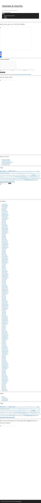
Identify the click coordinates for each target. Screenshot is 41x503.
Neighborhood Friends (11, 178)
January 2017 (4, 333)
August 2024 (4, 219)
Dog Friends (6, 175)
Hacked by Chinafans (6, 160)
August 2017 (4, 324)
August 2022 (4, 248)
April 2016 (4, 344)
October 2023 (4, 230)
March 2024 (4, 224)
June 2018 (4, 311)
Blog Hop (12, 171)
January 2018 (4, 318)
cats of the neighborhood (13, 173)
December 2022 (5, 243)
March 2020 (4, 285)
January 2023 (4, 242)
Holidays (31, 176)
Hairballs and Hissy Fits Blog (9, 15)
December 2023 (5, 228)
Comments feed (5, 399)
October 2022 (4, 246)
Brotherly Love (17, 171)
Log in (3, 396)
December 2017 (5, 319)
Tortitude (26, 179)
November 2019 (5, 290)
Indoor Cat (36, 176)
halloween (28, 176)
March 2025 (4, 210)
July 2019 (4, 295)
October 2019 (4, 291)
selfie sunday (3, 179)
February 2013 (5, 390)
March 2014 (4, 375)
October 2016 (4, 337)
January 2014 (4, 377)
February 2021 (5, 271)
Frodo (33, 175)
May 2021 (4, 267)
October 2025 (4, 206)
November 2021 (5, 259)
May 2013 (4, 386)
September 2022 (5, 247)
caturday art (23, 173)
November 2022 (5, 244)
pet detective (29, 178)
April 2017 (4, 329)
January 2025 (4, 213)
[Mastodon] (20, 53)
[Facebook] (20, 52)
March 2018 (4, 315)
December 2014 (5, 363)
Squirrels (7, 179)
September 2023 (5, 232)
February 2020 (5, 286)
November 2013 (5, 380)
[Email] (20, 55)
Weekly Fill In (32, 179)
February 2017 (5, 332)
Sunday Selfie (12, 179)
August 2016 (4, 339)
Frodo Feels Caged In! (6, 163)
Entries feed (4, 397)
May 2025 (4, 209)
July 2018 (4, 310)
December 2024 (5, 214)
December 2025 (5, 205)
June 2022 (4, 251)
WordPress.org (5, 400)
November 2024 (5, 215)
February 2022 (5, 256)
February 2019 (5, 301)
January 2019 (4, 303)
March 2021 (4, 270)
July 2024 (4, 220)
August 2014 (4, 368)
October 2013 (4, 381)
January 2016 (4, 348)
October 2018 (4, 306)
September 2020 (5, 277)
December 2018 (5, 304)
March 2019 (4, 300)
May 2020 (4, 282)
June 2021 (4, 266)
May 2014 (4, 372)
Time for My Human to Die (19, 179)
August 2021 (4, 263)
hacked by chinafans (6, 159)
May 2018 (4, 313)
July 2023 (4, 234)
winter (37, 179)
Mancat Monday (5, 178)
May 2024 (4, 223)
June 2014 (4, 371)
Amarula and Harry (6, 164)
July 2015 (4, 356)
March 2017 (4, 330)
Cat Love (33, 171)
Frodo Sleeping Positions (20, 176)
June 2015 (4, 357)
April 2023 (4, 238)
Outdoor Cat (25, 178)
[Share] (20, 57)
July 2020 (4, 280)
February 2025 (5, 211)
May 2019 (4, 297)
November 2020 (5, 275)
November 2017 (5, 320)
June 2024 (4, 221)
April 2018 (4, 314)
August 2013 (4, 382)
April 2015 (4, 360)
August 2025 (4, 208)
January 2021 (4, 272)
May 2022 (4, 252)
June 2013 (4, 385)
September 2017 (5, 323)
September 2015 (5, 353)
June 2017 (4, 327)
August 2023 (4, 233)
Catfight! (21, 171)
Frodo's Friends (6, 176)
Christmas (36, 173)
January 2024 (4, 227)
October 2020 (4, 276)
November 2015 (5, 351)
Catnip (36, 171)
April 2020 (4, 284)
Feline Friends (22, 175)
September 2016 (5, 338)
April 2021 (4, 268)
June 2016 (4, 342)
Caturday (19, 173)
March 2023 (4, 239)
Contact (5, 18)
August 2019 (4, 294)
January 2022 (4, 257)
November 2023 (5, 229)
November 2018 (5, 305)
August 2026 (4, 204)
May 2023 (4, 237)
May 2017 (4, 328)
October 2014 (4, 366)
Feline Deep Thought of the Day (13, 175)
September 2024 (5, 218)
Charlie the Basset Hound (30, 173)
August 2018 (4, 309)
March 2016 (4, 346)
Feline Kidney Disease (28, 175)
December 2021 (5, 258)
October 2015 (4, 352)
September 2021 (5, 262)
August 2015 (4, 355)
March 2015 (4, 361)
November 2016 (5, 336)
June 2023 (4, 235)
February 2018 (5, 317)
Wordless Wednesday (6, 181)
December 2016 (5, 334)
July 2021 (4, 265)
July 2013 (4, 384)
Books (5, 16)
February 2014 (5, 376)
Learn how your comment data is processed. (23, 74)
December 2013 (5, 379)
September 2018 (5, 308)
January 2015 (4, 362)
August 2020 (4, 279)
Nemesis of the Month (18, 178)
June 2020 (4, 281)
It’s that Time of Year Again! (7, 162)
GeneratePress (18, 501)
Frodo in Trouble (12, 176)
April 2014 (4, 374)
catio (23, 171)
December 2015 (5, 349)
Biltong (7, 171)
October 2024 (4, 216)
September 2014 (5, 367)
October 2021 (4, 261)
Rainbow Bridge (34, 178)
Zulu (13, 181)
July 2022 (4, 249)
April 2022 (4, 253)
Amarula (2, 171)
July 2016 (4, 341)
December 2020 (5, 273)
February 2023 (5, 240)
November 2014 (5, 365)
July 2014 (4, 370)
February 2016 (5, 347)
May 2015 (4, 358)
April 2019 (4, 299)
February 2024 (5, 225)
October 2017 (4, 322)
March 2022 (4, 254)
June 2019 (4, 296)
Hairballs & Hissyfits (12, 5)
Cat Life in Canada (28, 171)
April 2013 (4, 388)
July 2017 (4, 325)
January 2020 (4, 287)
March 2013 (4, 389)
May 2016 (4, 343)
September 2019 (5, 292)
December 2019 (5, 289)
